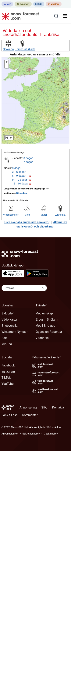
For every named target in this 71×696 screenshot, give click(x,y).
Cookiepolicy (51, 433)
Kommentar (29, 415)
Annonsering (28, 407)
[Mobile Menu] (65, 15)
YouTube (8, 383)
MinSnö (7, 344)
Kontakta (58, 407)
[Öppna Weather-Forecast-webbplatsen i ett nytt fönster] (54, 4)
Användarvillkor (10, 433)
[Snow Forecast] (19, 16)
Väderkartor (9, 319)
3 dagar (28, 158)
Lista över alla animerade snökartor (26, 222)
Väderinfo (42, 337)
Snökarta (8, 49)
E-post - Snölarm (47, 319)
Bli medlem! (22, 193)
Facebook (8, 365)
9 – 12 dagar (19, 179)
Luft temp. (60, 214)
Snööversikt (9, 325)
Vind (27, 214)
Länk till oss (9, 415)
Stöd (44, 407)
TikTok (6, 377)
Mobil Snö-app (45, 325)
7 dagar (28, 162)
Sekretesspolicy (31, 433)
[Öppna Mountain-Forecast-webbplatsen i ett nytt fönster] (23, 4)
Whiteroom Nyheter (14, 331)
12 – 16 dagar (20, 183)
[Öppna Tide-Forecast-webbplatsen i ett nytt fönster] (38, 4)
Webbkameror (10, 214)
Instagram (8, 371)
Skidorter (8, 313)
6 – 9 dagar (19, 175)
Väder (44, 214)
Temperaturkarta (25, 49)
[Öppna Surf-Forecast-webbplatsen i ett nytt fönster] (7, 4)
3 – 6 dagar (19, 172)
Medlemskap (44, 313)
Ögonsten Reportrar (49, 331)
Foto (5, 337)
